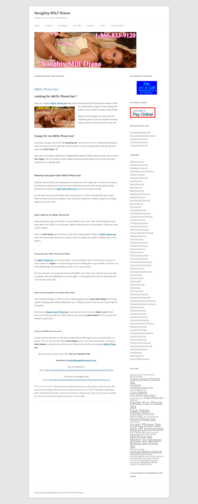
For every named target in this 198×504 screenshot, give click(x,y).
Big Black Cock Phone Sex (140, 194)
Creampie (135, 385)
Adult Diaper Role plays (49, 393)
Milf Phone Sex (141, 436)
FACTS (102, 26)
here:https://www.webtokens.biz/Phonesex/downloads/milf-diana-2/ (79, 379)
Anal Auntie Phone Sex (139, 139)
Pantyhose (159, 456)
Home (36, 26)
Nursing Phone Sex (64, 396)
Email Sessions (117, 26)
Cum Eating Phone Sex (139, 142)
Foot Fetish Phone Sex (139, 258)
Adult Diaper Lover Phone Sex (99, 386)
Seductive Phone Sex (138, 326)
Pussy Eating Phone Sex (139, 320)
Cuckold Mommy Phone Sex (141, 216)
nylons (147, 456)
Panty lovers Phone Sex (151, 458)
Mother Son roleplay (137, 449)
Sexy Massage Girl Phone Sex (141, 333)
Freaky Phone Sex (137, 268)
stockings (133, 464)
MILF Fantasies (151, 434)
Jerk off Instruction (147, 428)
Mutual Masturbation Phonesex (143, 135)
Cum (145, 390)
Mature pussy (140, 434)
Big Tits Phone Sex (136, 376)
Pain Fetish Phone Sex (139, 317)
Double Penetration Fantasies (142, 233)
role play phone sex (137, 460)
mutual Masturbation (146, 451)
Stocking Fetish (148, 462)
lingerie (132, 434)
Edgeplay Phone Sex (138, 236)
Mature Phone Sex (137, 284)
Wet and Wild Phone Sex (140, 359)
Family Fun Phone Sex (99, 393)
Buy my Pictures (136, 203)
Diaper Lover (84, 393)
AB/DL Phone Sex (46, 89)
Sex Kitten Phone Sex (138, 330)
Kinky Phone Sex (152, 432)
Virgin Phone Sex (136, 355)
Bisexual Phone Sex (137, 197)
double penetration (137, 398)
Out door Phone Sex (138, 313)
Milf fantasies (135, 288)
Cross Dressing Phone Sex (140, 213)
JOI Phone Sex (135, 281)
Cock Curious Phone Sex (69, 393)
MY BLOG (48, 26)
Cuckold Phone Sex (137, 220)
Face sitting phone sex (139, 242)
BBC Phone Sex (136, 187)
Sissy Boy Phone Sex (138, 336)
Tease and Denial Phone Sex (141, 346)
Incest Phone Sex (137, 278)
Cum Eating (138, 392)
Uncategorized (136, 352)
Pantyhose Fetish (136, 458)
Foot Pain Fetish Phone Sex (141, 262)
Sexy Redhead (135, 462)
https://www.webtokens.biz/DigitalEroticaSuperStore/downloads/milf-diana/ (79, 370)
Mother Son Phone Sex (75, 389)
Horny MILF (136, 416)
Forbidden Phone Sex (142, 413)
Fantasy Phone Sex (137, 249)
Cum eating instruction (143, 395)
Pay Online (62, 26)
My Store (77, 26)
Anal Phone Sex (136, 181)
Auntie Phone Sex (137, 184)
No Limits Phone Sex (137, 456)
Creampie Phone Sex (138, 210)
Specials (90, 26)
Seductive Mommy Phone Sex (142, 323)
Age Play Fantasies (137, 174)
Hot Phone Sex (136, 275)
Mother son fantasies (145, 440)
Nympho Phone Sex (138, 310)
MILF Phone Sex (136, 291)
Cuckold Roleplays (136, 390)
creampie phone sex (141, 387)
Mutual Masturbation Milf (140, 132)
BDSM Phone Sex (137, 190)
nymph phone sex (137, 307)
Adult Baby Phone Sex (77, 386)
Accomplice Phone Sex (139, 145)
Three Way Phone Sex (138, 349)
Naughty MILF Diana (52, 13)
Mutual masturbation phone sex (141, 454)
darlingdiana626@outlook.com (82, 360)
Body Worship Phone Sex (140, 200)
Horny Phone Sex (143, 419)
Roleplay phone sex (151, 460)
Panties (152, 456)
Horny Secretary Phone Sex (141, 271)
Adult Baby (99, 389)
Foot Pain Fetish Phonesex (140, 265)
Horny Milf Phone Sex (151, 417)
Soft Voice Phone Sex (138, 339)
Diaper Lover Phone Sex (56, 389)
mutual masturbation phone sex (143, 300)
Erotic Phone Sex (136, 239)
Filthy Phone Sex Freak (139, 255)
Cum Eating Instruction (139, 223)
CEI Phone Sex (135, 207)
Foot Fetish (140, 410)
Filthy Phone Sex (136, 252)
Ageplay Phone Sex (136, 375)
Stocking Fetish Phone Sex (140, 343)
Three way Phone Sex (144, 464)
